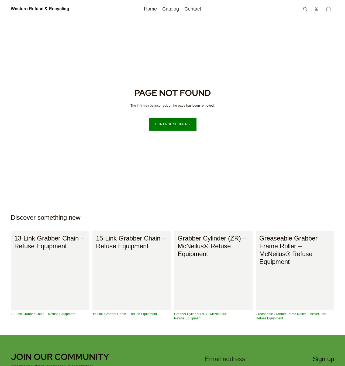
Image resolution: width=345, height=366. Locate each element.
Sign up (323, 358)
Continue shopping (172, 124)
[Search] (305, 9)
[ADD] (81, 301)
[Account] (316, 9)
